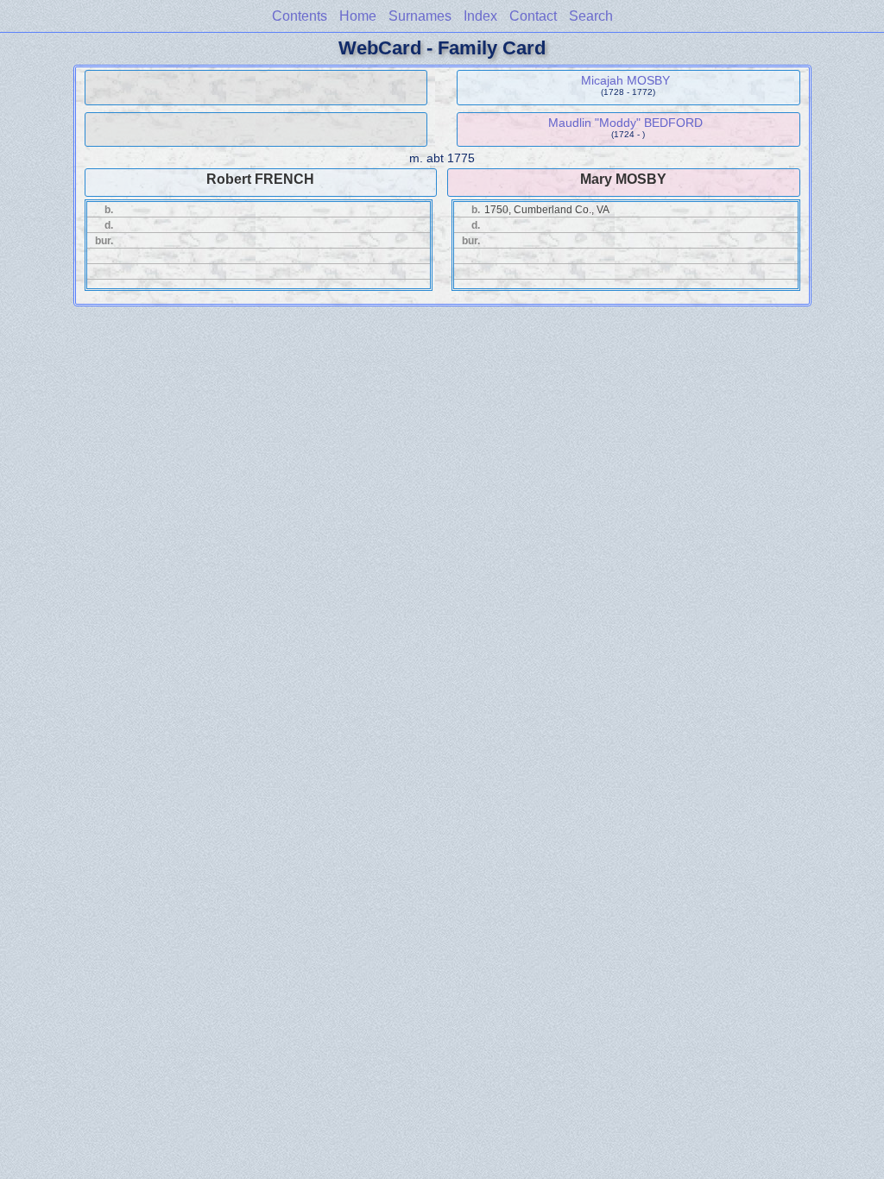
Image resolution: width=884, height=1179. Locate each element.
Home (357, 16)
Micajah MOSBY (625, 80)
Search (591, 16)
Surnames (419, 16)
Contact (533, 16)
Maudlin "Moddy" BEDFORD (625, 122)
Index (480, 16)
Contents (299, 16)
